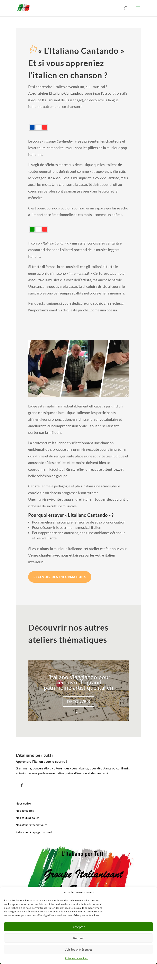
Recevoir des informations (60, 577)
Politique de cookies (76, 958)
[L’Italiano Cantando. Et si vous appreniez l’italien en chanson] (78, 396)
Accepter (79, 927)
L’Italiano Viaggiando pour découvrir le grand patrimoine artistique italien (78, 682)
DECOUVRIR (78, 701)
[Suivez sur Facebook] (22, 785)
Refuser (78, 938)
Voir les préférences (78, 949)
